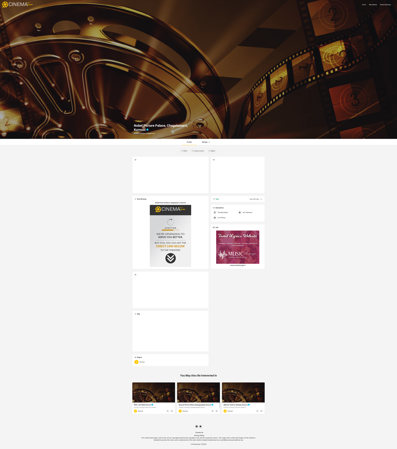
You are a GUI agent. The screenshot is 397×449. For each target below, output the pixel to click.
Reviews (205, 142)
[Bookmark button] (171, 411)
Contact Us (199, 432)
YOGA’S (203, 444)
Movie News (373, 4)
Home (364, 4)
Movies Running (385, 4)
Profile (189, 142)
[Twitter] (200, 426)
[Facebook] (196, 426)
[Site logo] (18, 4)
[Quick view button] (167, 411)
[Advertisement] (170, 176)
